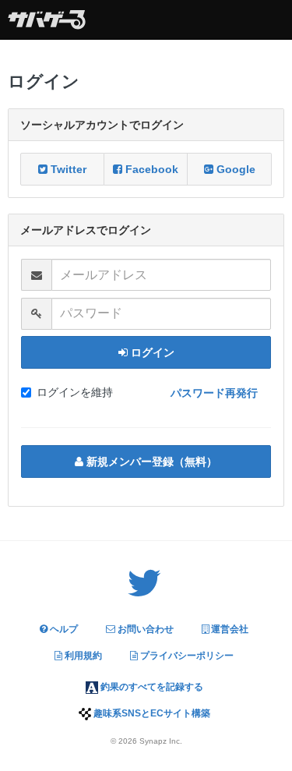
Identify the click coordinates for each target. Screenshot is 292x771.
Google (234, 169)
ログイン (151, 352)
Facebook (150, 169)
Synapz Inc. (160, 741)
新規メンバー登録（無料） (150, 461)
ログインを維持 (75, 392)
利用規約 (82, 655)
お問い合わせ (144, 629)
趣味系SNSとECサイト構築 (150, 713)
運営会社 (228, 629)
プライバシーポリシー (186, 655)
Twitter (66, 169)
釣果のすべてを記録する (150, 686)
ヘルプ (62, 629)
